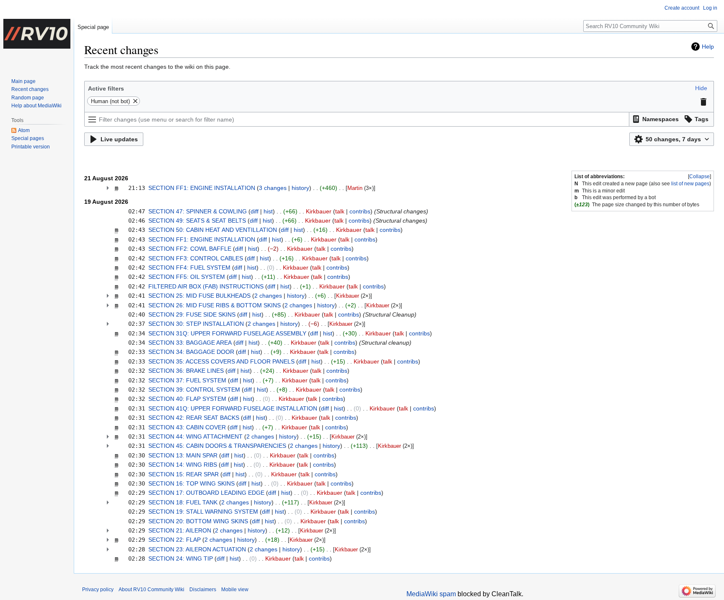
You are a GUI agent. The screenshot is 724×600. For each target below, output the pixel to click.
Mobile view (234, 589)
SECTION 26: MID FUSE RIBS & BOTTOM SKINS (214, 305)
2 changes (268, 295)
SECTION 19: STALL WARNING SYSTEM (203, 511)
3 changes (273, 187)
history (300, 187)
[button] (701, 88)
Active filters (106, 88)
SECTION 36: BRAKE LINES (186, 370)
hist (268, 211)
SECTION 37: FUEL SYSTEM (187, 380)
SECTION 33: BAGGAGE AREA (190, 342)
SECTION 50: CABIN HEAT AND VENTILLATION (212, 229)
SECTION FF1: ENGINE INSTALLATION (201, 187)
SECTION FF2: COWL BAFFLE (189, 248)
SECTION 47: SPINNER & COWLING (197, 211)
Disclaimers (202, 589)
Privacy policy (98, 589)
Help (708, 46)
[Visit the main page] (36, 33)
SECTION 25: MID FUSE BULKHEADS (199, 295)
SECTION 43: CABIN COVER (187, 427)
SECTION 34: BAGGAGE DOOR (191, 351)
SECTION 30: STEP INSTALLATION (196, 323)
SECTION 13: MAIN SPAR (182, 455)
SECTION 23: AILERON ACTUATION (197, 549)
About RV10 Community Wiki (151, 589)
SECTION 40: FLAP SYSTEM (187, 398)
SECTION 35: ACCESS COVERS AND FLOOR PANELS (221, 361)
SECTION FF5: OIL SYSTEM (186, 276)
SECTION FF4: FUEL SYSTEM (189, 267)
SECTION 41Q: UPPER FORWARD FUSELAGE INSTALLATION (232, 408)
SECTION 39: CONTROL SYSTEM (194, 389)
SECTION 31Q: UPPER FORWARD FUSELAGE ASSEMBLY (227, 333)
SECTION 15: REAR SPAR (183, 474)
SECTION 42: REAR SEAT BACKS (193, 417)
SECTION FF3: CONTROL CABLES (195, 258)
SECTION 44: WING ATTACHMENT (195, 436)
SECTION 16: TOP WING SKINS (191, 483)
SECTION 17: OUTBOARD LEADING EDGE (206, 492)
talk (339, 211)
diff (255, 211)
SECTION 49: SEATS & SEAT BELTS (197, 220)
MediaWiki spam (431, 593)
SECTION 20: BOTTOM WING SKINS (198, 521)
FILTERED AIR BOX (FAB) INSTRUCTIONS (206, 286)
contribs (359, 211)
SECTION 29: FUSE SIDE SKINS (191, 314)
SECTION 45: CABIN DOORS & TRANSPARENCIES (217, 445)
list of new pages (690, 184)
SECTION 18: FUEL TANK (182, 502)
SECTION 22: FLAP (174, 539)
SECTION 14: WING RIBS (182, 464)
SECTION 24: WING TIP (180, 558)
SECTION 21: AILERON (179, 530)
